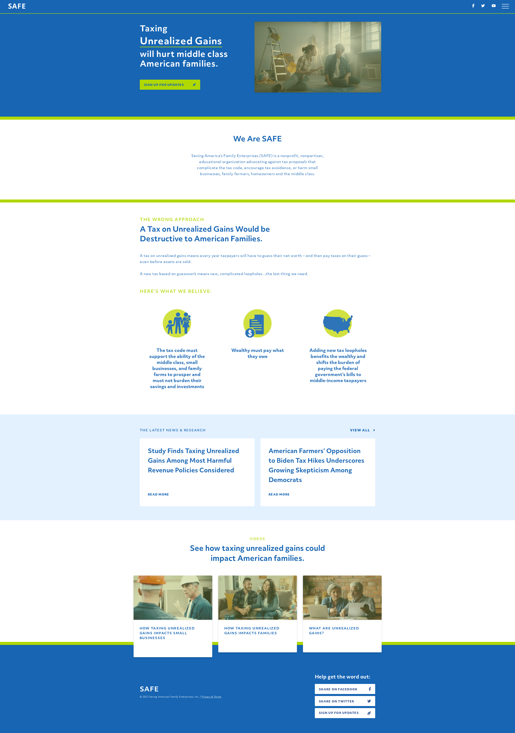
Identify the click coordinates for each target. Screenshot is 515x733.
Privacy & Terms (211, 697)
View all (360, 430)
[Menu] (505, 6)
